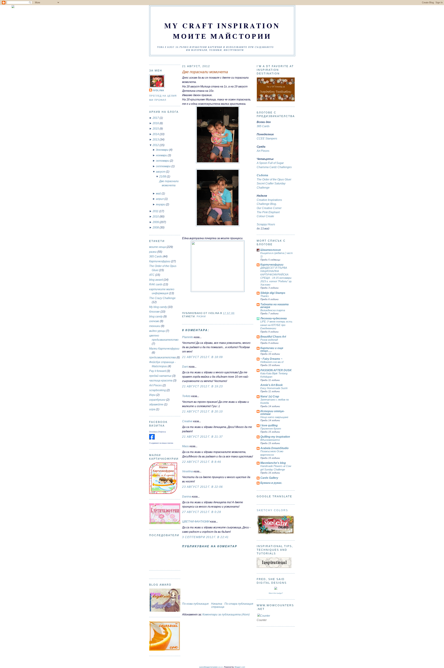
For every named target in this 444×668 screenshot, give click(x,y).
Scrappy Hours (266, 224)
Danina (186, 496)
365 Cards (155, 256)
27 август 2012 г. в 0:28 (201, 511)
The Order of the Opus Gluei (274, 179)
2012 (156, 145)
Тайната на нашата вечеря (274, 306)
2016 (156, 123)
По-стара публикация (238, 603)
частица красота (160, 380)
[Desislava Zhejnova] (152, 438)
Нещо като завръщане (274, 417)
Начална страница (217, 605)
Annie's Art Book (271, 385)
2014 (156, 134)
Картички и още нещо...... (271, 349)
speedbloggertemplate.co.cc (211, 667)
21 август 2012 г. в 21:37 (202, 436)
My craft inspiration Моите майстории (222, 30)
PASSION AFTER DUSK (276, 370)
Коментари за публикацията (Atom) (226, 614)
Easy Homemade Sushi (273, 388)
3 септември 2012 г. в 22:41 (205, 537)
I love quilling (269, 425)
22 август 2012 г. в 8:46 (201, 461)
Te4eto (186, 396)
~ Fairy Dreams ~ (271, 358)
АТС (152, 274)
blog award (156, 279)
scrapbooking (157, 390)
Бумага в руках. (271, 482)
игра (152, 409)
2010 (156, 216)
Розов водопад (269, 339)
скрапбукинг (157, 399)
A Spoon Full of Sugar (270, 162)
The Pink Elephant (268, 212)
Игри (152, 394)
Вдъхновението (270, 439)
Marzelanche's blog (273, 462)
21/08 (163, 176)
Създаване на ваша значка (161, 443)
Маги (185, 446)
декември (162, 149)
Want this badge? (276, 593)
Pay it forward (157, 370)
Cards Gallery (269, 477)
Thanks (264, 296)
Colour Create (265, 216)
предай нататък (160, 375)
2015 (156, 128)
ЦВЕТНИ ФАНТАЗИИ (195, 521)
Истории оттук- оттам (272, 412)
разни (153, 251)
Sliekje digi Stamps (272, 292)
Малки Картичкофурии (164, 348)
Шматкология (270, 249)
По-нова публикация (195, 603)
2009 (156, 222)
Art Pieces (155, 385)
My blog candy (158, 306)
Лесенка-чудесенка (273, 318)
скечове (154, 321)
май (159, 193)
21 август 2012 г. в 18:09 (202, 357)
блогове (154, 311)
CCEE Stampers (267, 138)
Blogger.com (239, 667)
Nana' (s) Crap (269, 396)
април (160, 198)
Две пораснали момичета (205, 72)
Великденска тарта (272, 310)
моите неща (157, 246)
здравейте (156, 404)
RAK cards (156, 284)
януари (161, 204)
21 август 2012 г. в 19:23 (202, 386)
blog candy (156, 316)
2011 (156, 211)
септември (163, 166)
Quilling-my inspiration (275, 436)
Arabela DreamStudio (274, 448)
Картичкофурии (159, 261)
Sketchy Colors (272, 510)
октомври (163, 160)
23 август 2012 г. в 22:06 (202, 486)
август (161, 171)
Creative (187, 421)
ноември (162, 155)
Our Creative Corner (269, 208)
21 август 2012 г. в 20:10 (202, 411)
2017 (156, 117)
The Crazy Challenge (162, 298)
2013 (156, 139)
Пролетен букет (270, 428)
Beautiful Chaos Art (273, 336)
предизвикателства (162, 357)
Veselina (187, 471)
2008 (156, 227)
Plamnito (187, 337)
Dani (185, 366)
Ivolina (158, 90)
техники (154, 326)
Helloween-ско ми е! (272, 361)
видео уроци (157, 330)
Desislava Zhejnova (157, 432)
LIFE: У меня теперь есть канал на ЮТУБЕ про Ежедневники (276, 325)
